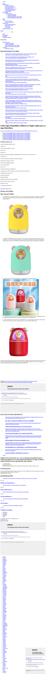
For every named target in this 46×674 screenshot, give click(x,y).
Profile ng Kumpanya (9, 5)
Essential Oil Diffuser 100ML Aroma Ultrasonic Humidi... (16, 122)
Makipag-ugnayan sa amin (8, 28)
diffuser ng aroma (8, 13)
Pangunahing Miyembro (9, 10)
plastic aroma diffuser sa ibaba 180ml (15, 17)
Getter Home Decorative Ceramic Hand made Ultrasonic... (16, 111)
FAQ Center (7, 26)
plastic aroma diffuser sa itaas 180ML (15, 16)
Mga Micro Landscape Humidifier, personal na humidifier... (20, 420)
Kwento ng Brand (8, 21)
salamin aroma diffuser (12, 15)
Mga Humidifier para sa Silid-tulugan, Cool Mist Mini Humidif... (21, 447)
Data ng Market (8, 11)
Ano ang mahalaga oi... (6, 496)
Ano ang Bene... (4, 503)
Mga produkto (5, 12)
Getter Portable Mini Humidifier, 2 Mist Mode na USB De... (16, 98)
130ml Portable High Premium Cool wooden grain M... (18, 426)
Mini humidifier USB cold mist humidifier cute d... (17, 440)
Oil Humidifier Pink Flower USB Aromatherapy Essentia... (16, 65)
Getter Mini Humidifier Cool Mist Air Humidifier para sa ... (16, 103)
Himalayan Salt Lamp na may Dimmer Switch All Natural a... (17, 77)
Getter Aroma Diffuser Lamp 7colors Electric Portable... (15, 94)
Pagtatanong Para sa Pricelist (5, 473)
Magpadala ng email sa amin (5, 188)
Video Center (7, 27)
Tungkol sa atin (6, 4)
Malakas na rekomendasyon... (7, 482)
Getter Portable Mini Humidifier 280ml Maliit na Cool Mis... (16, 89)
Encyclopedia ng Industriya (10, 24)
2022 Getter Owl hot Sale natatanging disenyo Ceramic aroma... (17, 54)
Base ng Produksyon (9, 7)
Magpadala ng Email (4, 520)
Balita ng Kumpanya (9, 25)
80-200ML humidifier (7, 37)
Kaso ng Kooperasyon (9, 22)
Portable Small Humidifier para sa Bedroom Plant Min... (19, 433)
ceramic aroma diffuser (12, 14)
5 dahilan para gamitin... (6, 510)
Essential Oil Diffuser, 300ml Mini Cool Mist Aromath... (16, 107)
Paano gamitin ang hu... (6, 489)
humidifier (5, 36)
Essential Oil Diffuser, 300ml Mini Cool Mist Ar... (17, 453)
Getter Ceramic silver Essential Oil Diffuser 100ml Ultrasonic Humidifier (18, 382)
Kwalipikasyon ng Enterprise (10, 9)
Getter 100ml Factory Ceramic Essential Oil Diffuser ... (15, 118)
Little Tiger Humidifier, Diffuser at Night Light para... (15, 68)
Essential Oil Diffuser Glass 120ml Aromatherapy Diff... (16, 114)
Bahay (4, 3)
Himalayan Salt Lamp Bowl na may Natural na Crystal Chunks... (17, 72)
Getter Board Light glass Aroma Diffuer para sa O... (15, 61)
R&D (4, 18)
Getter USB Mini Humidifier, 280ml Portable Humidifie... (16, 82)
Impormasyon (5, 23)
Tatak (4, 19)
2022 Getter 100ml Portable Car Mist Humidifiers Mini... (16, 58)
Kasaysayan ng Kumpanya (10, 6)
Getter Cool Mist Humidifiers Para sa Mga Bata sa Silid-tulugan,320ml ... (19, 86)
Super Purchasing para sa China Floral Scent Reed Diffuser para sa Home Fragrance (21, 381)
